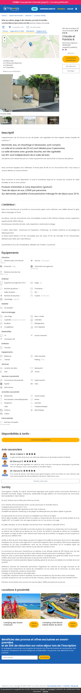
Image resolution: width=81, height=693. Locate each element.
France (4, 16)
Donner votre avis (40, 481)
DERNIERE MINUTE (47, 9)
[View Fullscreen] (4, 45)
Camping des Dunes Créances (13, 623)
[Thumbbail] (6, 120)
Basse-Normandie (16, 16)
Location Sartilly (39, 16)
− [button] (4, 41)
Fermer (45, 691)
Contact (66, 686)
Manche (28, 16)
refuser (42, 689)
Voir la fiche (34, 624)
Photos (5, 31)
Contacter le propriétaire (71, 59)
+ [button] (4, 37)
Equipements (41, 31)
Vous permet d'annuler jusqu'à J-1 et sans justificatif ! (41, 2)
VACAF (70, 9)
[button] (54, 8)
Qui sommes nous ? (54, 686)
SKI (34, 9)
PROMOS (61, 9)
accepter (51, 689)
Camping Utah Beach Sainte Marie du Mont (52, 623)
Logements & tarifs (17, 31)
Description (30, 31)
